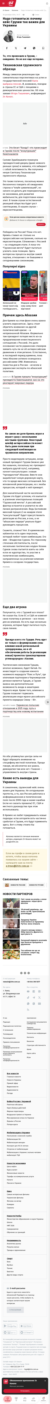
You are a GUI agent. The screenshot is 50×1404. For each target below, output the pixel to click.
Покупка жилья (13, 1247)
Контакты (30, 1037)
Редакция (6, 1022)
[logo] (11, 3)
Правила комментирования (34, 1028)
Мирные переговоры (15, 1111)
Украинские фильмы (15, 1198)
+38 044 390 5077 (33, 982)
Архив (29, 1049)
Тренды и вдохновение (16, 1250)
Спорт (9, 1258)
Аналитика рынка (14, 1244)
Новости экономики (16, 1163)
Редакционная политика (12, 1026)
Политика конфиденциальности (11, 1047)
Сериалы (10, 1208)
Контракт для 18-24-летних (17, 1146)
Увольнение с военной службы (19, 1136)
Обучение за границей (16, 1232)
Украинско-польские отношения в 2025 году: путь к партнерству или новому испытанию (23, 708)
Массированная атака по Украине (20, 1118)
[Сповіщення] (47, 3)
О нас (5, 1018)
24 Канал (6, 10)
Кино (9, 1191)
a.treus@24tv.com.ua (17, 866)
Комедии (10, 1204)
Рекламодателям (9, 1038)
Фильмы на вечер (14, 1201)
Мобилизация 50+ (14, 1139)
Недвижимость (14, 1240)
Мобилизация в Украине (18, 1133)
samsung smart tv (27, 1333)
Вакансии (30, 1041)
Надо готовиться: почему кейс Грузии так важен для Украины (34, 10)
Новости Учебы (14, 1216)
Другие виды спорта (15, 1275)
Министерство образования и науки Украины (25, 1219)
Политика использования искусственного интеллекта (12, 1053)
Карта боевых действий (16, 1108)
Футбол (10, 1265)
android (10, 1326)
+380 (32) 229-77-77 (17, 1367)
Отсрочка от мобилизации (17, 1149)
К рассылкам (15, 1310)
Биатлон (10, 1272)
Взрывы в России (14, 1121)
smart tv (10, 1333)
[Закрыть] (45, 1381)
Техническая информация (36, 1033)
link (28, 991)
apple (27, 1326)
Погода (10, 1093)
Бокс (9, 1262)
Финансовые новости (15, 1173)
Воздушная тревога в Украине (19, 1115)
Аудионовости (12, 1090)
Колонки (15, 10)
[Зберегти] (43, 48)
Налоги (10, 1180)
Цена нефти (12, 1166)
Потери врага (12, 1124)
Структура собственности (36, 1045)
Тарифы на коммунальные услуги (20, 1176)
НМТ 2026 (10, 1226)
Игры (29, 1057)
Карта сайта (31, 1053)
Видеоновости (12, 1087)
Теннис (10, 1268)
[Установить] (25, 1386)
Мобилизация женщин (16, 1142)
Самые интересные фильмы (18, 1194)
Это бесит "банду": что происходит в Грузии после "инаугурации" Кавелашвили (25, 150)
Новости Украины (14, 1080)
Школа (9, 1222)
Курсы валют (12, 1170)
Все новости (13, 1073)
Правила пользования (11, 1042)
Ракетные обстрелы (15, 1105)
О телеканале (8, 1030)
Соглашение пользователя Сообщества (37, 1022)
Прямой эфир (12, 1083)
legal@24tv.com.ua (31, 1369)
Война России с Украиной (19, 1101)
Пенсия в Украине (14, 1183)
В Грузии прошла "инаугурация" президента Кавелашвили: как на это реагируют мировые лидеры (25, 379)
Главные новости (14, 1077)
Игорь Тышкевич (23, 37)
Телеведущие (8, 1034)
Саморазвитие (12, 1229)
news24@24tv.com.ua (11, 982)
